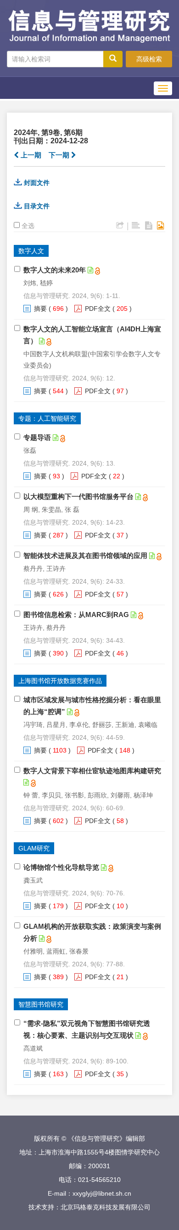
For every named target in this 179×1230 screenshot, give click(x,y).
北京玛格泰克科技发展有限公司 (106, 1207)
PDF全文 (98, 308)
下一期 (60, 155)
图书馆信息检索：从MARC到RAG (76, 614)
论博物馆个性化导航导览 (61, 867)
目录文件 (37, 206)
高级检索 (149, 59)
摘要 (40, 308)
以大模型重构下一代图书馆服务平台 (78, 496)
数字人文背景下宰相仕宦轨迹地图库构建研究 (92, 771)
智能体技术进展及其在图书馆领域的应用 (85, 555)
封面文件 (37, 182)
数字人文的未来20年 (54, 270)
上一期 (30, 155)
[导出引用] (120, 226)
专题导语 (37, 437)
